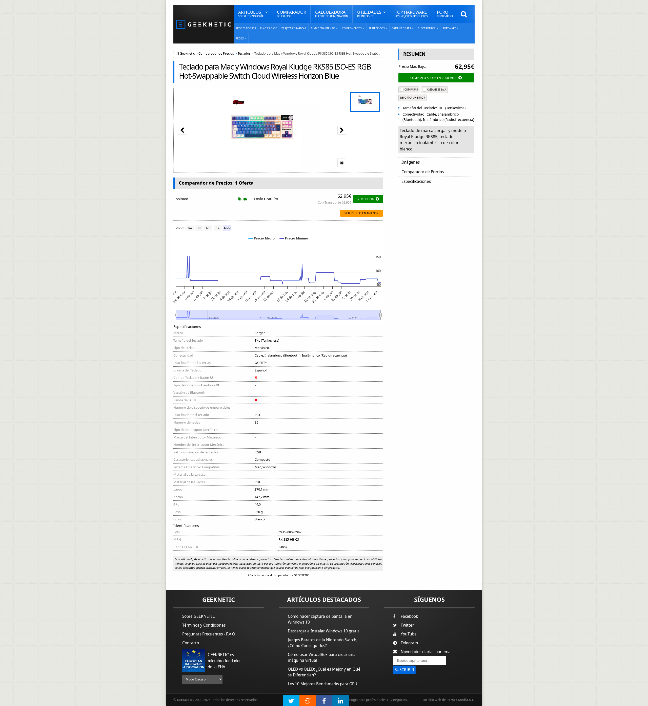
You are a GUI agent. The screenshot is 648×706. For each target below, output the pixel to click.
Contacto (190, 643)
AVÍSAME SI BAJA (436, 89)
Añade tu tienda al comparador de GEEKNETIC (278, 575)
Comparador (291, 13)
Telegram (409, 643)
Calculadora (331, 13)
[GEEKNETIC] (203, 24)
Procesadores (246, 28)
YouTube (409, 634)
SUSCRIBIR (404, 669)
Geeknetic (187, 53)
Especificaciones (416, 181)
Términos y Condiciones (204, 625)
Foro (445, 13)
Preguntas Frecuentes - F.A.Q (208, 634)
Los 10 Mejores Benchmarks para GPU (322, 684)
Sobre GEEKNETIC (198, 616)
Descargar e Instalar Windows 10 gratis (323, 631)
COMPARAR (411, 89)
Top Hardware (411, 13)
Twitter (407, 625)
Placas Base (268, 28)
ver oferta (366, 199)
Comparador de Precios (216, 53)
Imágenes (410, 162)
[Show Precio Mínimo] (294, 238)
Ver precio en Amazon (361, 213)
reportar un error (412, 97)
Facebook (409, 616)
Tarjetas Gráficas (293, 28)
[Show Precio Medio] (262, 238)
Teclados (244, 53)
